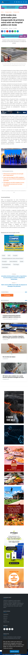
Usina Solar (5, 267)
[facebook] (15, 2)
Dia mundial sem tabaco (9, 357)
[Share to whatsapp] (15, 31)
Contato (5, 620)
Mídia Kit (5, 618)
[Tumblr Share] (12, 31)
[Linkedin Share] (10, 31)
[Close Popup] (1, 651)
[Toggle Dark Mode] (21, 2)
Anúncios (5, 616)
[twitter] (12, 629)
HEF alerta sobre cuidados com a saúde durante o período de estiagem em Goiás (13, 376)
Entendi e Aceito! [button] (14, 651)
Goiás (3, 255)
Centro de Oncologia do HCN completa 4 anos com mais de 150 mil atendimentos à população (14, 179)
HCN (9, 255)
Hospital (15, 255)
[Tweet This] (5, 31)
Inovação (4, 261)
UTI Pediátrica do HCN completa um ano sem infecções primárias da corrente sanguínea (13, 184)
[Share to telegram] (18, 31)
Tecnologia (16, 264)
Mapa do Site (6, 621)
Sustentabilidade (6, 264)
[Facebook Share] (2, 31)
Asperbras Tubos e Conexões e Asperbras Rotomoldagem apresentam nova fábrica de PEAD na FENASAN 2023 (13, 338)
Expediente (5, 614)
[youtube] (19, 2)
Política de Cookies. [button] (8, 648)
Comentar (8, 295)
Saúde (21, 261)
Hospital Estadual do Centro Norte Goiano (12, 258)
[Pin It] (7, 31)
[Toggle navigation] (26, 2)
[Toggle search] (24, 2)
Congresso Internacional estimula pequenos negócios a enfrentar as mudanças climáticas (11, 317)
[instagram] (17, 2)
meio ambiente (13, 261)
